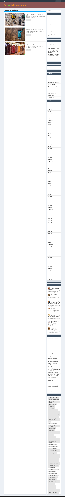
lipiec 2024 (49, 146)
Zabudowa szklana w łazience (52, 382)
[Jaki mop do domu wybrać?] (15, 34)
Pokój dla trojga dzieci (53, 453)
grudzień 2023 (50, 157)
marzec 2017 (50, 279)
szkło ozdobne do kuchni (53, 477)
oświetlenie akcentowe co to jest (54, 439)
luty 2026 (49, 111)
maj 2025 (49, 126)
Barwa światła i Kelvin (51, 75)
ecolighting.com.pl (31, 14)
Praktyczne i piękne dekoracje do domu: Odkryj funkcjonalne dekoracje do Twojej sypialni (54, 369)
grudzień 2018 (50, 240)
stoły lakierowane (52, 471)
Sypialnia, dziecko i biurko (52, 93)
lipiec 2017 (49, 270)
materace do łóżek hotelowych (52, 426)
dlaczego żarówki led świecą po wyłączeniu (53, 414)
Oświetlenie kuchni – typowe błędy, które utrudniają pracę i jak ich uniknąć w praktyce (53, 55)
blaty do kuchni (51, 408)
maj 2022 (49, 187)
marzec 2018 (50, 259)
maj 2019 (49, 229)
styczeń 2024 (50, 155)
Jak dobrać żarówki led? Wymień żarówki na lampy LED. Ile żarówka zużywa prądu (53, 28)
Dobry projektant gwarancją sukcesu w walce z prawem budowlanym (53, 21)
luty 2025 (49, 133)
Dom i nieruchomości (40, 14)
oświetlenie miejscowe (52, 448)
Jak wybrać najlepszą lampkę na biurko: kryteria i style (53, 345)
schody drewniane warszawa (54, 465)
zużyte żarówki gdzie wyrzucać (52, 482)
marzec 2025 (50, 131)
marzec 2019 (50, 233)
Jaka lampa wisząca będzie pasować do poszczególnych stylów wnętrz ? (53, 375)
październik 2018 (50, 244)
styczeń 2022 (50, 192)
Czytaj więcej (28, 19)
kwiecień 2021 (50, 200)
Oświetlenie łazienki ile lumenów (53, 451)
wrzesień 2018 (50, 246)
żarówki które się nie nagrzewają (52, 490)
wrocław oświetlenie (52, 479)
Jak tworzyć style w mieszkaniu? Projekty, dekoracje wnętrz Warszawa (54, 353)
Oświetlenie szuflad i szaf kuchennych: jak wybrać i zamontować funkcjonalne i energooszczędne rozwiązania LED (54, 302)
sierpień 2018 (50, 248)
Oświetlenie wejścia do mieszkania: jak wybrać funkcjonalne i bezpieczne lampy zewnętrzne (54, 59)
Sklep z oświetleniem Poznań (54, 469)
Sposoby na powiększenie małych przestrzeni (53, 342)
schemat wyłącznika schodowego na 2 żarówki (53, 463)
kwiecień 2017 (50, 277)
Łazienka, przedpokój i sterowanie (53, 82)
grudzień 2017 (50, 266)
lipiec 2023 (49, 168)
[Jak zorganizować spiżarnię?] (15, 48)
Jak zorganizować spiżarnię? (32, 42)
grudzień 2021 (50, 194)
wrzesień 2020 (50, 211)
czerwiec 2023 (50, 170)
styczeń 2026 (50, 113)
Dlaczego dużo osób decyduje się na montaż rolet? (53, 18)
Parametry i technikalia (51, 84)
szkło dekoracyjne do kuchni (54, 475)
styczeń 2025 (50, 135)
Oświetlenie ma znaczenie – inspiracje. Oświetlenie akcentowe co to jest (53, 34)
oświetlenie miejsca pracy (53, 446)
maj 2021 (49, 198)
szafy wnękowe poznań (53, 473)
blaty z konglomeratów (53, 410)
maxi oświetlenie (51, 430)
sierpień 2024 (50, 144)
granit (50, 421)
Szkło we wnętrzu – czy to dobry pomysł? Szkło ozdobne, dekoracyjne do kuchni (53, 339)
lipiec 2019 (49, 224)
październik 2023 (50, 161)
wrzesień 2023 (50, 163)
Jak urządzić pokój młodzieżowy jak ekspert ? (53, 24)
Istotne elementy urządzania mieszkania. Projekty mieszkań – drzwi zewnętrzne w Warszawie (53, 386)
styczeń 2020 (50, 222)
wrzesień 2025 (50, 122)
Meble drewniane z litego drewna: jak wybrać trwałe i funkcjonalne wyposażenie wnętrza (54, 44)
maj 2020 (49, 216)
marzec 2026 (50, 109)
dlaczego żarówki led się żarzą (54, 412)
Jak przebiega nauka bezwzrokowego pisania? (15, 1)
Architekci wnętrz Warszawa (54, 399)
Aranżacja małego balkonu (52, 356)
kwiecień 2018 (50, 257)
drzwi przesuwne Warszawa (53, 416)
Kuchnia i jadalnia (51, 80)
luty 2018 (49, 261)
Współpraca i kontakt (55, 5)
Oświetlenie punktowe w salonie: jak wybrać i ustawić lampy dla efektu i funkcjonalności (53, 51)
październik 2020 (50, 209)
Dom (49, 5)
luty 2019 (49, 235)
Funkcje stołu (50, 366)
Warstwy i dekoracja (51, 95)
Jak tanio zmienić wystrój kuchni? (53, 388)
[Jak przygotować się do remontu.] (15, 19)
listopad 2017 (50, 268)
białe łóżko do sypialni (52, 404)
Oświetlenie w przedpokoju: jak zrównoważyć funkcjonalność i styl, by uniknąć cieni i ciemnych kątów (53, 329)
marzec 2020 (50, 220)
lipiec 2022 (49, 185)
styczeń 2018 (50, 264)
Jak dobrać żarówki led (53, 423)
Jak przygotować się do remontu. (33, 13)
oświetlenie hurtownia (53, 444)
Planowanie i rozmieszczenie (52, 86)
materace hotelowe (52, 428)
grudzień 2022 (50, 179)
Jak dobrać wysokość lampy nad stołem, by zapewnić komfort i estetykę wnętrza (55, 295)
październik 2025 (50, 120)
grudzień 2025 (50, 115)
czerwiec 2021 (50, 196)
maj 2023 (49, 172)
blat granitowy (51, 406)
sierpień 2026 (50, 102)
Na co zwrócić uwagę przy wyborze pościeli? (55, 322)
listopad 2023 (50, 159)
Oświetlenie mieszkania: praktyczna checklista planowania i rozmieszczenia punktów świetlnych (54, 288)
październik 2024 (50, 139)
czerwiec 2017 (50, 272)
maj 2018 (49, 255)
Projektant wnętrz (51, 88)
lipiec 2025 (49, 124)
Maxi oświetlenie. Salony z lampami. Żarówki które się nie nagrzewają (53, 31)
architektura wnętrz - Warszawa (53, 402)
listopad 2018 (50, 242)
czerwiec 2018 (50, 253)
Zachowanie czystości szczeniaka (54, 308)
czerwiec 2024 (50, 148)
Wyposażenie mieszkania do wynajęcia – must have (52, 359)
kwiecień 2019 (50, 231)
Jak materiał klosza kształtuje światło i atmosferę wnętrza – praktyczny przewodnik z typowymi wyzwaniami (54, 47)
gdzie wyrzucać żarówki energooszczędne (53, 419)
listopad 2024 (50, 137)
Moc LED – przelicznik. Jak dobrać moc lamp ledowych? (54, 380)
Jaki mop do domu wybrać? (31, 27)
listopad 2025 (50, 118)
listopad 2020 (50, 207)
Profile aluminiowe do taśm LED (53, 361)
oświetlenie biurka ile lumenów (52, 442)
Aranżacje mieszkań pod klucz (54, 397)
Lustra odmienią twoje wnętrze (53, 372)
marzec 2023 (50, 174)
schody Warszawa (52, 467)
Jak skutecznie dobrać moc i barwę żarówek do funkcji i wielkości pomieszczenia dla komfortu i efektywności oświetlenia (54, 315)
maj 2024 (49, 150)
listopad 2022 (50, 181)
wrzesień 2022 (50, 183)
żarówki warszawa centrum (53, 492)
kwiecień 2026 (50, 107)
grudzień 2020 (50, 205)
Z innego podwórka (51, 97)
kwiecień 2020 (50, 218)
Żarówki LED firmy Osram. (52, 377)
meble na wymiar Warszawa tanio (53, 432)
